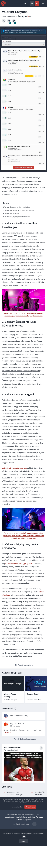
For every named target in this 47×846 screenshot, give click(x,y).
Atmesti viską (17, 807)
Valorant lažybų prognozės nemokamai (17, 217)
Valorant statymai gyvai (12, 213)
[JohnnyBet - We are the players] (3, 3)
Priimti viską (30, 807)
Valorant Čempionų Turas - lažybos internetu (19, 210)
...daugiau (8, 732)
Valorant (23, 841)
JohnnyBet (11, 16)
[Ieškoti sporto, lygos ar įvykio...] (25, 3)
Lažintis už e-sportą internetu (14, 468)
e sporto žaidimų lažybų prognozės (19, 563)
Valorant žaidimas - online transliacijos (17, 207)
